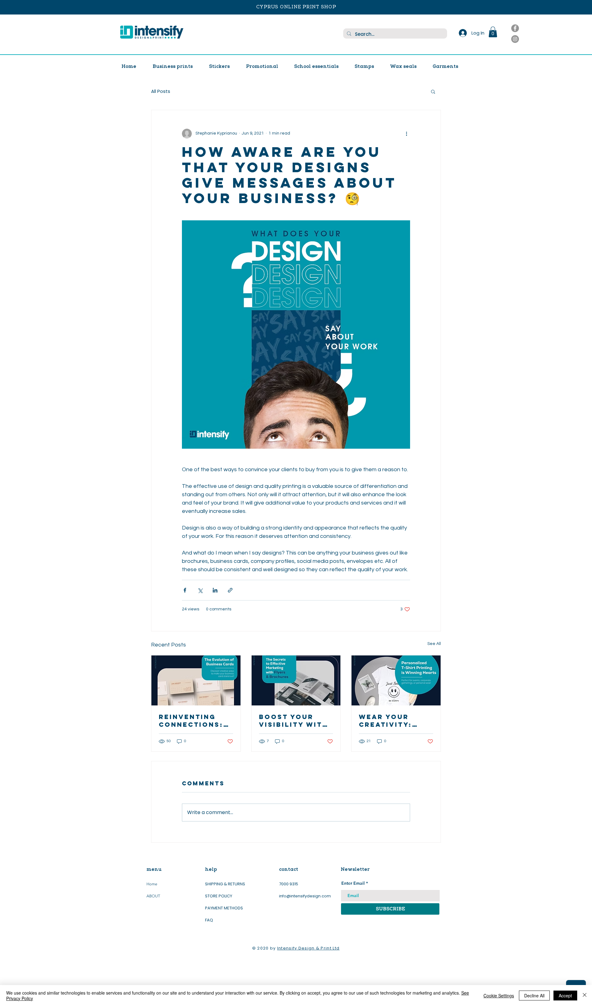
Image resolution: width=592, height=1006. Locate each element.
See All (434, 644)
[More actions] (406, 133)
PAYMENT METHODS (224, 908)
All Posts (160, 91)
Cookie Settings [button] (498, 995)
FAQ (209, 920)
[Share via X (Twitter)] (200, 590)
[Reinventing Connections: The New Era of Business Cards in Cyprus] (195, 680)
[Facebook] (515, 28)
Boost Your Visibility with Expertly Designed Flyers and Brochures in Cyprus (293, 720)
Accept (565, 995)
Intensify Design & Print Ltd (308, 948)
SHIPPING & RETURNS (225, 884)
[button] (492, 32)
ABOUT (153, 896)
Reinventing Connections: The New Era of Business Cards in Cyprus (195, 720)
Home (151, 884)
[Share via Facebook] (185, 590)
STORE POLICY (219, 896)
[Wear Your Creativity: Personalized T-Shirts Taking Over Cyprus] (396, 680)
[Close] (584, 995)
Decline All (534, 995)
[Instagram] (515, 39)
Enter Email (353, 883)
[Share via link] (230, 590)
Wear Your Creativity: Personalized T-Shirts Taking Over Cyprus (395, 720)
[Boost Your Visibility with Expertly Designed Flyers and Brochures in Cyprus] (296, 680)
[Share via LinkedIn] (215, 590)
